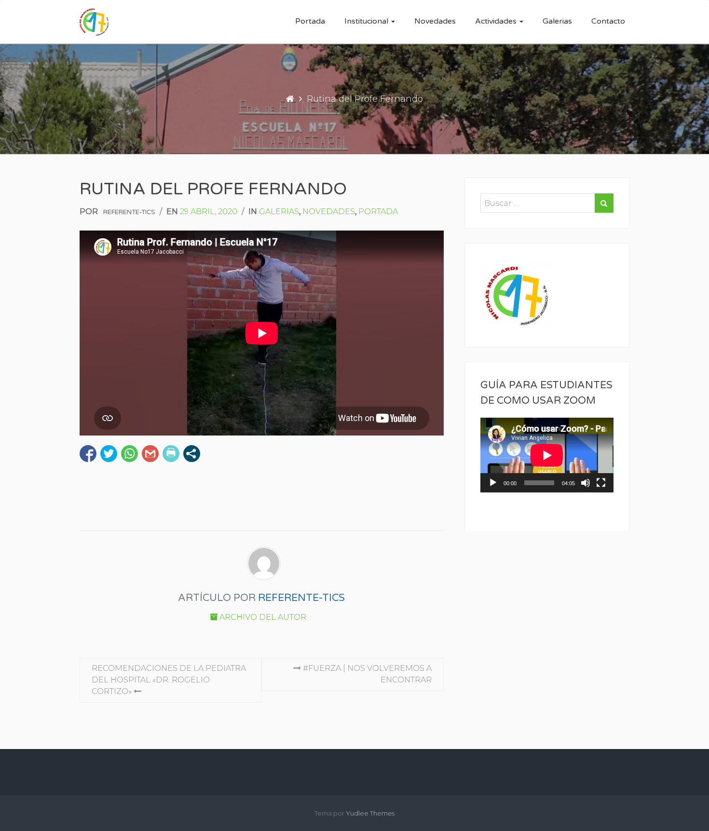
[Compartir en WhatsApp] (129, 453)
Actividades (496, 21)
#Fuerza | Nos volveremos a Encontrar (366, 674)
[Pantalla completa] (601, 483)
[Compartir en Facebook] (88, 453)
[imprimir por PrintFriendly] (171, 453)
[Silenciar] (585, 483)
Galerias (557, 21)
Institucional (367, 21)
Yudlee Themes (370, 813)
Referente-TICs (129, 212)
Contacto (608, 21)
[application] (547, 455)
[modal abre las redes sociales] (191, 453)
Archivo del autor (262, 617)
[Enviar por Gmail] (150, 453)
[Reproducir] (493, 483)
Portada (310, 21)
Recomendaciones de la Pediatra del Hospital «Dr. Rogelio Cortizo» (169, 680)
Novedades (435, 21)
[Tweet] (108, 453)
